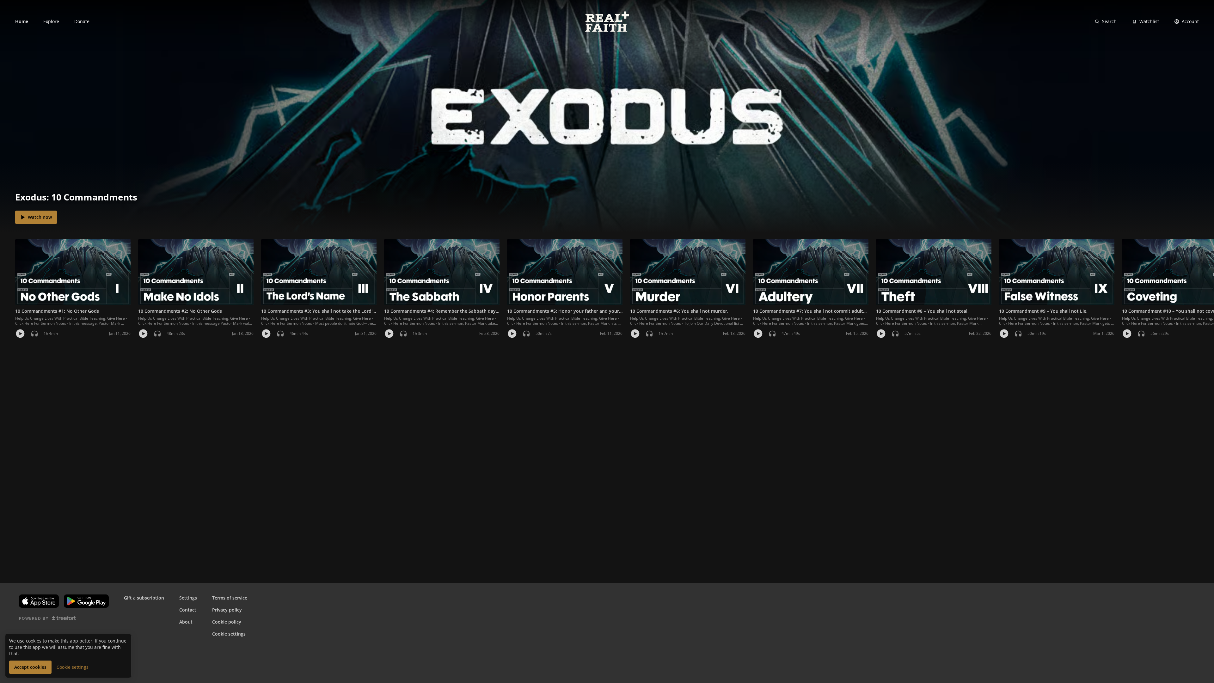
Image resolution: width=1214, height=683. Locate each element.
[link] (21, 21)
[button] (7, 272)
